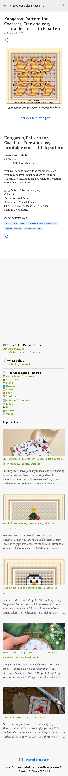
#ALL (23, 223)
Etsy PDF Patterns (13, 348)
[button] (6, 40)
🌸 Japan (8, 403)
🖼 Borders (9, 396)
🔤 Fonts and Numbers (16, 400)
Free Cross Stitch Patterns (27, 5)
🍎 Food (7, 392)
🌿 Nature (8, 410)
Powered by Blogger (36, 759)
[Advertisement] (34, 298)
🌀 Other (8, 413)
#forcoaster (13, 228)
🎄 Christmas (10, 379)
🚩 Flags (8, 382)
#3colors (11, 223)
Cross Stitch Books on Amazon (21, 352)
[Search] (63, 5)
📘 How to (9, 386)
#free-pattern (33, 228)
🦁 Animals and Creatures (18, 376)
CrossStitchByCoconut (16, 364)
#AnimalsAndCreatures (43, 223)
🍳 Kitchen (9, 407)
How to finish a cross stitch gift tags (23, 717)
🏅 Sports (8, 389)
